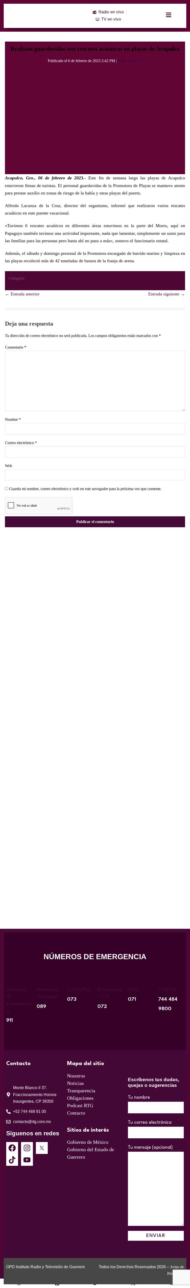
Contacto (76, 1113)
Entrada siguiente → (166, 293)
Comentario (15, 347)
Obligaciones (80, 1098)
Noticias (75, 1083)
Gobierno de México (87, 1142)
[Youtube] (27, 1160)
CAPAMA (79, 989)
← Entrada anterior (22, 293)
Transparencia (81, 1090)
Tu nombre (139, 1097)
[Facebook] (12, 1148)
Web (8, 466)
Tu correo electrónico (150, 1122)
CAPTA (167, 989)
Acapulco (33, 278)
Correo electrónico (21, 443)
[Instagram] (27, 1148)
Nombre (13, 419)
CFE (133, 989)
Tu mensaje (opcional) (150, 1147)
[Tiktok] (12, 1160)
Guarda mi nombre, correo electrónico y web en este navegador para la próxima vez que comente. (85, 489)
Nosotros (76, 1075)
